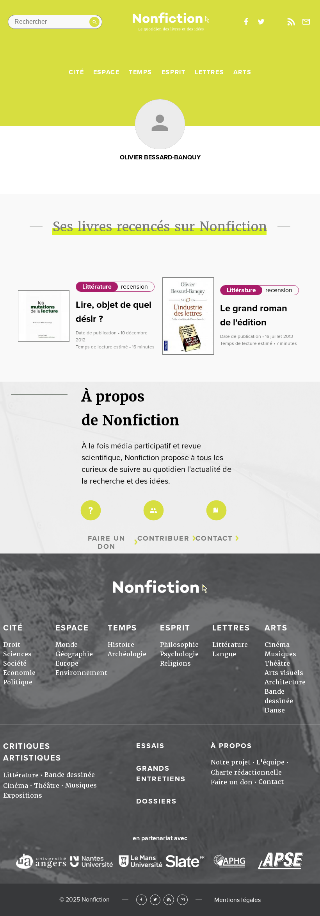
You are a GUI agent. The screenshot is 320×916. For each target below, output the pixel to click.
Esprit (174, 72)
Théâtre (277, 663)
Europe (66, 663)
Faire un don (106, 542)
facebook (245, 21)
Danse (275, 710)
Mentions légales (237, 900)
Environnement (81, 673)
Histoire (121, 645)
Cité (76, 72)
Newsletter (306, 21)
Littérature (97, 287)
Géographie (74, 654)
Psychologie (179, 654)
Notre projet (231, 762)
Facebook (141, 900)
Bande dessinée (69, 775)
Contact (214, 538)
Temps (140, 72)
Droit (11, 645)
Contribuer (163, 538)
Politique (17, 682)
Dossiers (156, 801)
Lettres (209, 72)
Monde (66, 645)
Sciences (17, 654)
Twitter (155, 900)
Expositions (22, 795)
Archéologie (127, 654)
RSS (169, 900)
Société (15, 663)
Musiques (280, 654)
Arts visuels (284, 673)
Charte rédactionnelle (246, 772)
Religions (175, 663)
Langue (224, 654)
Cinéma (277, 645)
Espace (106, 72)
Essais (150, 745)
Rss (291, 21)
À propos (231, 745)
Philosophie (179, 645)
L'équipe (270, 762)
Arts (242, 72)
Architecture (285, 682)
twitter (261, 21)
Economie (19, 673)
